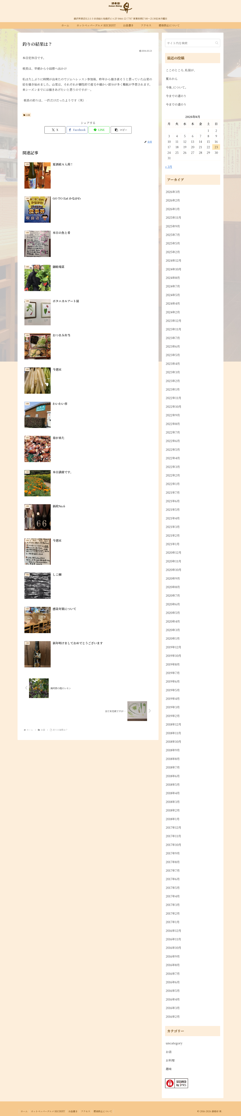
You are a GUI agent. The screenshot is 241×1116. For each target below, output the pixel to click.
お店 (28, 114)
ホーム (24, 1111)
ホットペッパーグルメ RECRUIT (48, 1111)
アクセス (85, 1111)
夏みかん (172, 78)
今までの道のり (176, 96)
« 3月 (168, 166)
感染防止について (103, 1111)
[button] (121, 130)
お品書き (73, 1111)
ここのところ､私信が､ (180, 70)
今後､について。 (177, 87)
